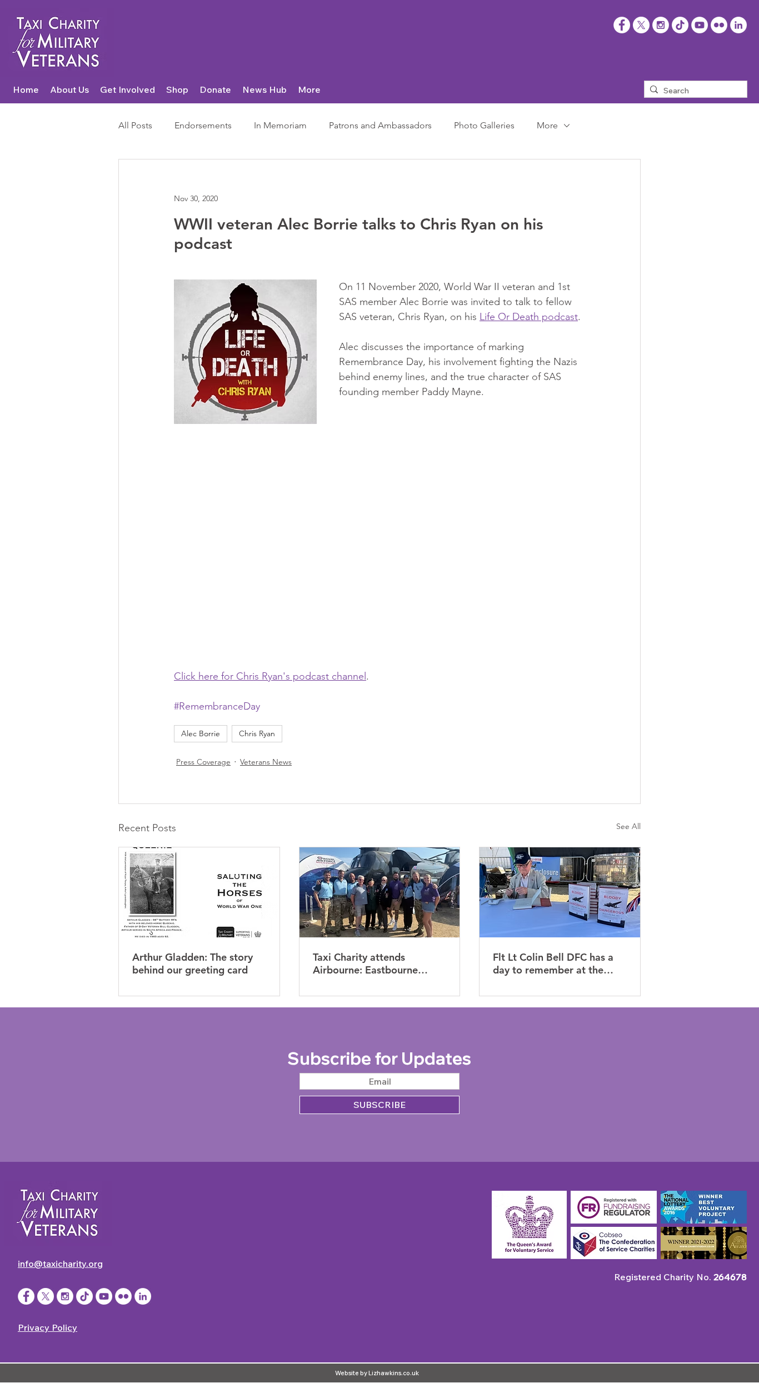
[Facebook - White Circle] (26, 1296)
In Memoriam (280, 125)
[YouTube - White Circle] (699, 25)
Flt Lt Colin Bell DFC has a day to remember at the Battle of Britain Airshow (553, 963)
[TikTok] (680, 25)
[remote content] (379, 542)
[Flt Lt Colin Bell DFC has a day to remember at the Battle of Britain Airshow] (560, 892)
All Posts (135, 125)
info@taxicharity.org (60, 1263)
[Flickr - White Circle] (719, 25)
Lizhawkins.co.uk (393, 1373)
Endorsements (203, 125)
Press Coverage (203, 762)
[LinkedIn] (738, 25)
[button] (69, 89)
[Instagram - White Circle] (660, 25)
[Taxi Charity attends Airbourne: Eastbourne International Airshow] (379, 892)
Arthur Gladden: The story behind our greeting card (192, 963)
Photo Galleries (484, 125)
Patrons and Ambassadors (380, 125)
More (547, 125)
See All (628, 826)
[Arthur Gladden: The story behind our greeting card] (199, 892)
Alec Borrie (200, 733)
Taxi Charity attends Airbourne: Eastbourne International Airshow (365, 963)
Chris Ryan (257, 733)
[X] (641, 25)
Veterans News (266, 762)
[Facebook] (621, 25)
